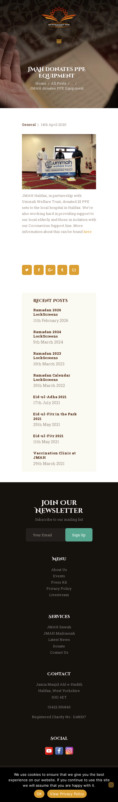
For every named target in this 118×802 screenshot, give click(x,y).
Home (40, 83)
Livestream (59, 594)
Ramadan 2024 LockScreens (47, 334)
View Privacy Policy (67, 794)
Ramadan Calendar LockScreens (51, 377)
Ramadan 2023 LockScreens (47, 355)
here (87, 231)
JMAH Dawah (59, 627)
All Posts (58, 83)
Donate (59, 646)
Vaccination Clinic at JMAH (54, 455)
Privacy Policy (59, 588)
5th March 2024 (48, 342)
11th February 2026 (50, 320)
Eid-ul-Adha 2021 (50, 397)
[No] (111, 785)
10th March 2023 (48, 363)
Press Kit (59, 582)
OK (39, 794)
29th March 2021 (48, 463)
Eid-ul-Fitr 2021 (48, 436)
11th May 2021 (46, 441)
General (29, 124)
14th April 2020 (53, 124)
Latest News (59, 639)
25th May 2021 (46, 424)
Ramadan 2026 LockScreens (47, 312)
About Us (59, 569)
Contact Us (59, 652)
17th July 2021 (46, 402)
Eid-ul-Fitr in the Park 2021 (55, 416)
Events (59, 575)
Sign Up (79, 534)
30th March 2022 (49, 385)
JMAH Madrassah (59, 633)
